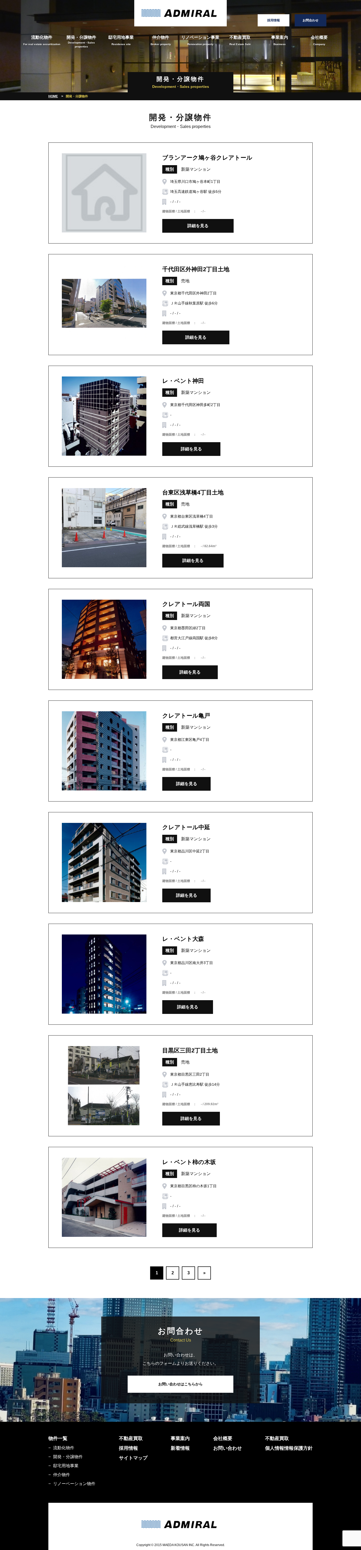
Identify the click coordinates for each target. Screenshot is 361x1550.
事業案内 (279, 40)
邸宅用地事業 (121, 40)
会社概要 (319, 40)
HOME (53, 96)
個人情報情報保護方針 (289, 1448)
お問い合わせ (227, 1448)
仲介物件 (161, 40)
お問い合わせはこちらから (180, 1384)
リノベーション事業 (200, 40)
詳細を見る (198, 225)
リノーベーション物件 (74, 1483)
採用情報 (273, 20)
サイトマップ (133, 1458)
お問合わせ (310, 20)
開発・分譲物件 (81, 41)
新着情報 (180, 1448)
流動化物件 (41, 40)
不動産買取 (240, 40)
